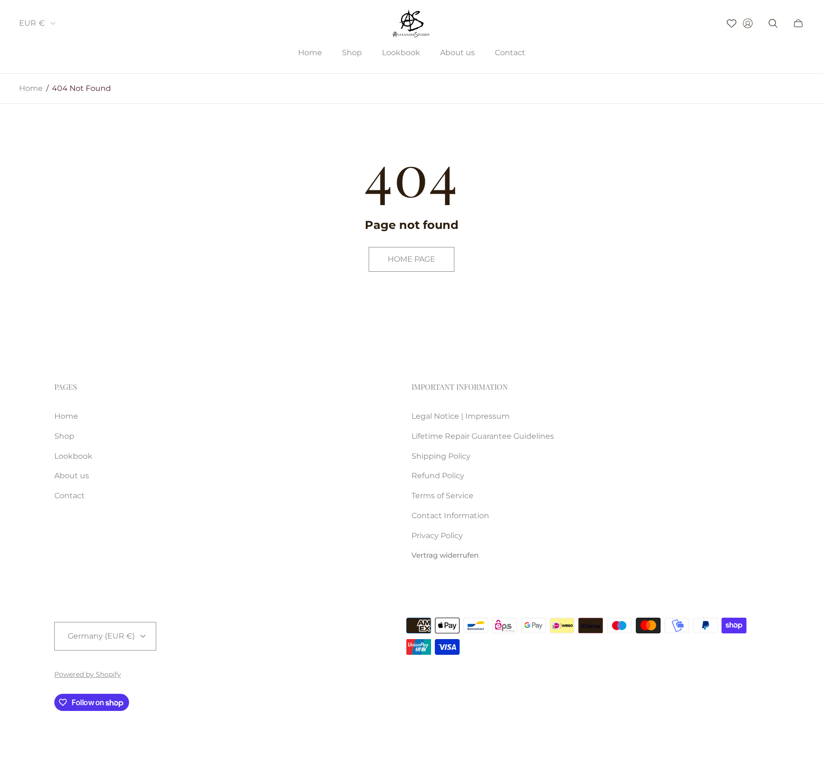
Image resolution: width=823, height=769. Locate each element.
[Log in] (747, 23)
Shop (64, 436)
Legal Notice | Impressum (461, 416)
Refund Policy (438, 475)
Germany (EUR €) (101, 636)
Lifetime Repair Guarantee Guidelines (483, 436)
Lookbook (73, 456)
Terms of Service (442, 495)
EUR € (32, 23)
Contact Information (450, 515)
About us (71, 475)
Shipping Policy (441, 456)
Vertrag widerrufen (445, 555)
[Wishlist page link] (731, 23)
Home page (411, 259)
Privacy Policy (437, 535)
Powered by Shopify (87, 674)
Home (31, 88)
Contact (69, 495)
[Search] (773, 23)
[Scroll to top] (758, 730)
